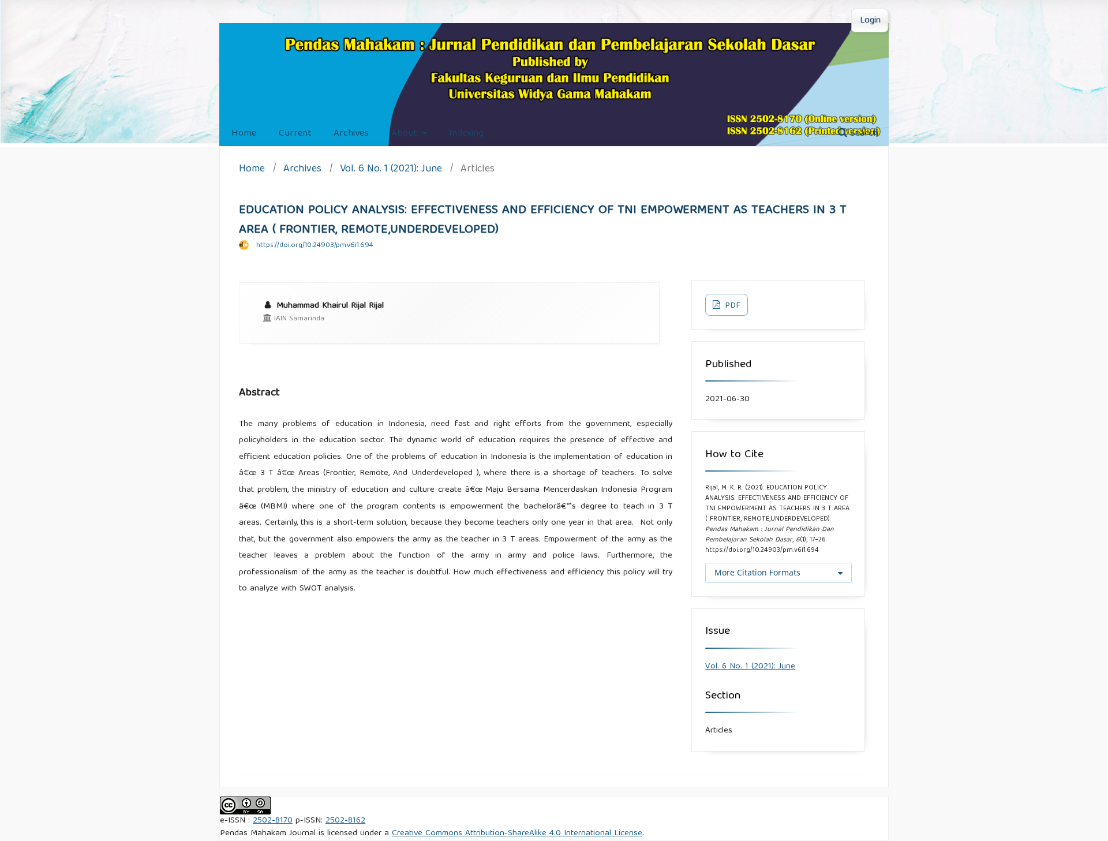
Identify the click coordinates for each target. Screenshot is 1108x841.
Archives (351, 133)
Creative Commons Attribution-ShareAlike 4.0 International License (517, 833)
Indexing (466, 133)
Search (862, 133)
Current (295, 133)
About (405, 133)
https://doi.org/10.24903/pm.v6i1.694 (314, 245)
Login (870, 21)
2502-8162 (345, 820)
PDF (731, 305)
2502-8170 (273, 820)
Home (243, 133)
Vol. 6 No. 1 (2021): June (391, 170)
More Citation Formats (757, 572)
